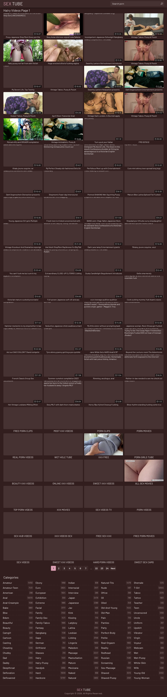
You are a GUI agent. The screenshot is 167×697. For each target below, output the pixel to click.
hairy (50, 657)
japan (83, 597)
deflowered (18, 677)
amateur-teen (18, 587)
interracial (83, 587)
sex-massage (116, 667)
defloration (18, 672)
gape (50, 637)
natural (83, 677)
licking (83, 637)
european (50, 592)
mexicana (83, 667)
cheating (18, 647)
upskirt (149, 627)
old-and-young (116, 607)
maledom (83, 647)
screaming (116, 662)
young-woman (149, 677)
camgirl (18, 632)
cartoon (18, 637)
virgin (149, 637)
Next (113, 568)
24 (107, 568)
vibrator (149, 632)
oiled (116, 602)
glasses (50, 652)
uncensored (149, 612)
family (50, 612)
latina (83, 627)
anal (18, 597)
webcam (149, 647)
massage (83, 652)
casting (18, 642)
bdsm (18, 617)
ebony (50, 582)
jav (83, 607)
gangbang (50, 632)
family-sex (50, 617)
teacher (149, 602)
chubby (18, 652)
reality (116, 647)
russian (116, 657)
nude (116, 587)
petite (116, 637)
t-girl (149, 587)
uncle (149, 617)
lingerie (83, 642)
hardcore (50, 677)
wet (149, 652)
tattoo (149, 597)
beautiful (18, 622)
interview (83, 592)
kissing (83, 617)
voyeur (149, 642)
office (116, 592)
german (50, 642)
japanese (83, 602)
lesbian (83, 632)
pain (116, 617)
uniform (149, 622)
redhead (116, 652)
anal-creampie (18, 602)
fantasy (50, 627)
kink (83, 612)
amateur (18, 582)
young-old (149, 672)
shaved (116, 672)
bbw (18, 612)
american (18, 592)
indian (83, 582)
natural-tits (116, 582)
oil (116, 597)
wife (149, 667)
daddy (18, 662)
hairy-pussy (50, 662)
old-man (116, 612)
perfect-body (116, 632)
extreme (50, 602)
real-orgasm (116, 642)
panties (116, 622)
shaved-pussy (116, 677)
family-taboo (50, 622)
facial (50, 607)
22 (96, 568)
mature (83, 662)
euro (50, 587)
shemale (149, 582)
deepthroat (18, 667)
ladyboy (83, 622)
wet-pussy (149, 657)
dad (18, 657)
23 (102, 568)
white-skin (149, 662)
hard (50, 672)
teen (149, 607)
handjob (50, 667)
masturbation (83, 657)
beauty (18, 627)
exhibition (50, 597)
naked (83, 672)
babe (18, 607)
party (116, 627)
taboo (149, 592)
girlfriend (50, 647)
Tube (13, 3)
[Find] (161, 3)
